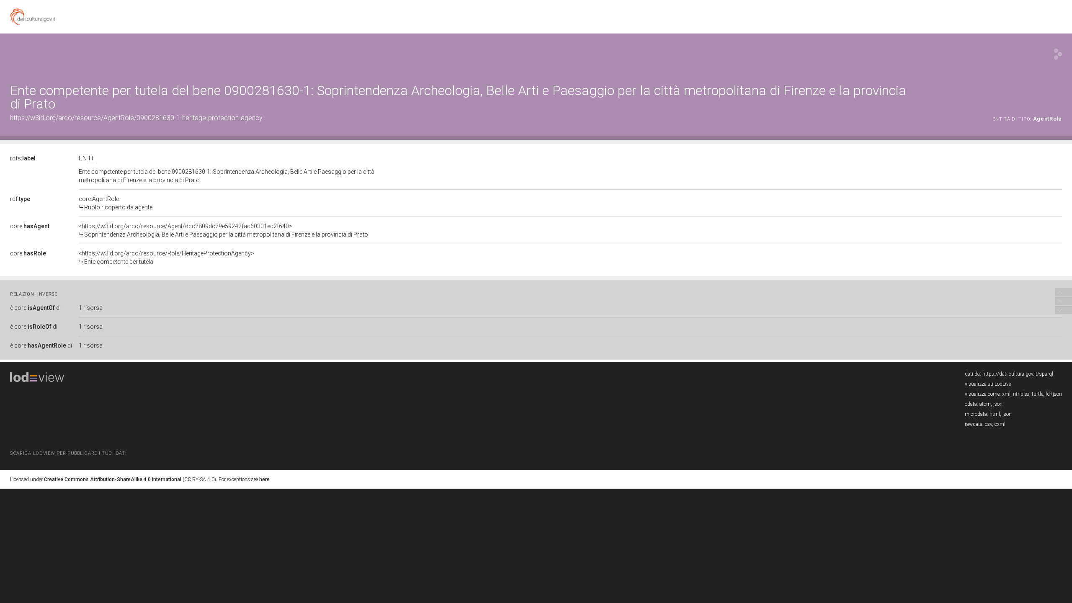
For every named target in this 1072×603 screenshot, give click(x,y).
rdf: (20, 199)
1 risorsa (91, 307)
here (264, 479)
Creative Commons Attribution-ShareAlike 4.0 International (112, 479)
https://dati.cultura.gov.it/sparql (1017, 374)
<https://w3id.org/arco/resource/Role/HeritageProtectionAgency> (166, 257)
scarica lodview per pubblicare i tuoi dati (68, 453)
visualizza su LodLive (988, 384)
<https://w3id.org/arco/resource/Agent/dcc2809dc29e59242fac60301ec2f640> (223, 230)
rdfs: (23, 158)
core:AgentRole (115, 203)
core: (29, 226)
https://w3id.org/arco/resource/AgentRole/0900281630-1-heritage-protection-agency (136, 118)
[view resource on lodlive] (1058, 54)
